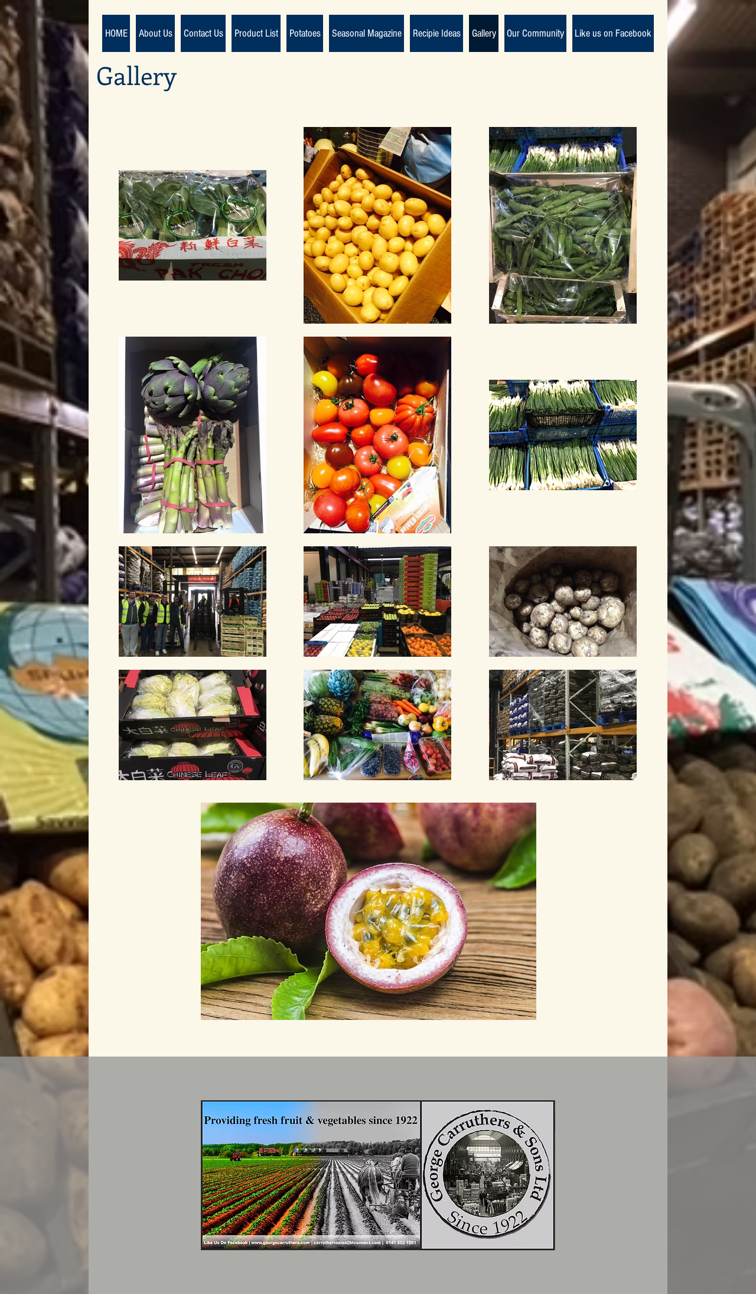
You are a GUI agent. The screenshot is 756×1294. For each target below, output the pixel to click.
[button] (368, 911)
